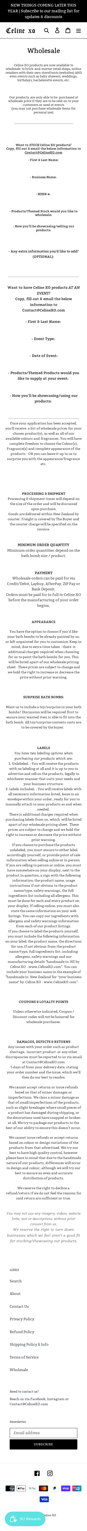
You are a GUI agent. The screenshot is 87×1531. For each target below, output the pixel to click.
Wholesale (19, 1369)
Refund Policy (22, 1332)
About (15, 1293)
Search (16, 1281)
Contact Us (19, 1306)
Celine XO (49, 1515)
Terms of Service (24, 1357)
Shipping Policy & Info (29, 1344)
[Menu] (78, 30)
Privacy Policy (22, 1319)
